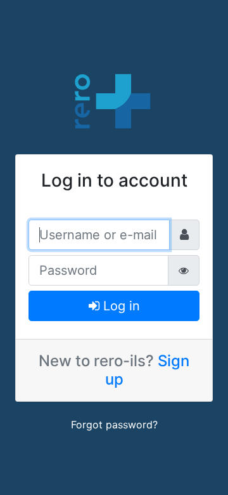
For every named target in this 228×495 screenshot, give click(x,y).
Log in (119, 306)
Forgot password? (114, 424)
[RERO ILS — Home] (114, 99)
